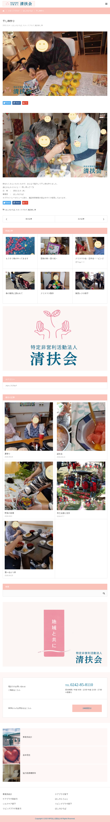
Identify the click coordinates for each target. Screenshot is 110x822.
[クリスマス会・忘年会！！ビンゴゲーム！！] (89, 246)
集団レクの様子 (82, 293)
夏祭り (7, 454)
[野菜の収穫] (29, 486)
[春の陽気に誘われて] (20, 281)
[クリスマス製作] (55, 281)
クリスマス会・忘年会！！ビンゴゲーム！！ (89, 260)
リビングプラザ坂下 (63, 804)
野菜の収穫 (9, 513)
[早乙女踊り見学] (81, 486)
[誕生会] (81, 426)
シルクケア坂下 (9, 804)
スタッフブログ (28, 25)
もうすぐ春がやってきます (17, 258)
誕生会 (60, 454)
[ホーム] (4, 11)
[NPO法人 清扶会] (19, 3)
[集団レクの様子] (89, 281)
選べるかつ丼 (10, 572)
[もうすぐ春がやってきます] (20, 246)
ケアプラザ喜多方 (10, 799)
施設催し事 (39, 25)
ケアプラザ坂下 (61, 794)
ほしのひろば (17, 25)
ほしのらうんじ (61, 799)
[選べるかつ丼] (29, 545)
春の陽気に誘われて (14, 293)
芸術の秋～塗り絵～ (49, 258)
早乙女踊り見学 (63, 513)
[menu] (106, 4)
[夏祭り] (29, 426)
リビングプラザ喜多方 (12, 808)
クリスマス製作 (47, 293)
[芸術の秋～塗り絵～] (55, 246)
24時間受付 (87, 708)
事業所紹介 (7, 794)
